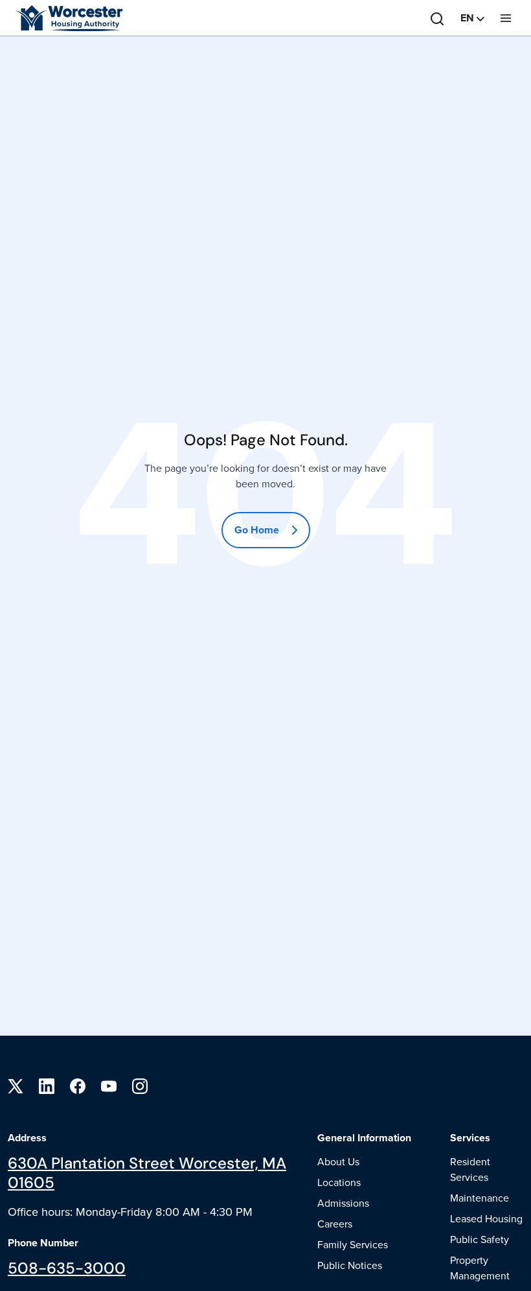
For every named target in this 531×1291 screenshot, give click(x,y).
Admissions (343, 1203)
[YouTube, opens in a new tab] (109, 1085)
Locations (339, 1182)
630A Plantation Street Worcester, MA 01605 (147, 1172)
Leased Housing (486, 1218)
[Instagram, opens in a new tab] (140, 1085)
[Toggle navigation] (505, 18)
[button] (472, 18)
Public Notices (349, 1265)
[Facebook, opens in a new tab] (77, 1085)
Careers (334, 1223)
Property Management (480, 1268)
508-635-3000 (67, 1268)
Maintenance (479, 1198)
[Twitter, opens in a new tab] (15, 1085)
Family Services (352, 1244)
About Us (338, 1161)
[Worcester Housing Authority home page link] (62, 18)
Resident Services (470, 1169)
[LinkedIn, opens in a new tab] (46, 1085)
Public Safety (479, 1239)
